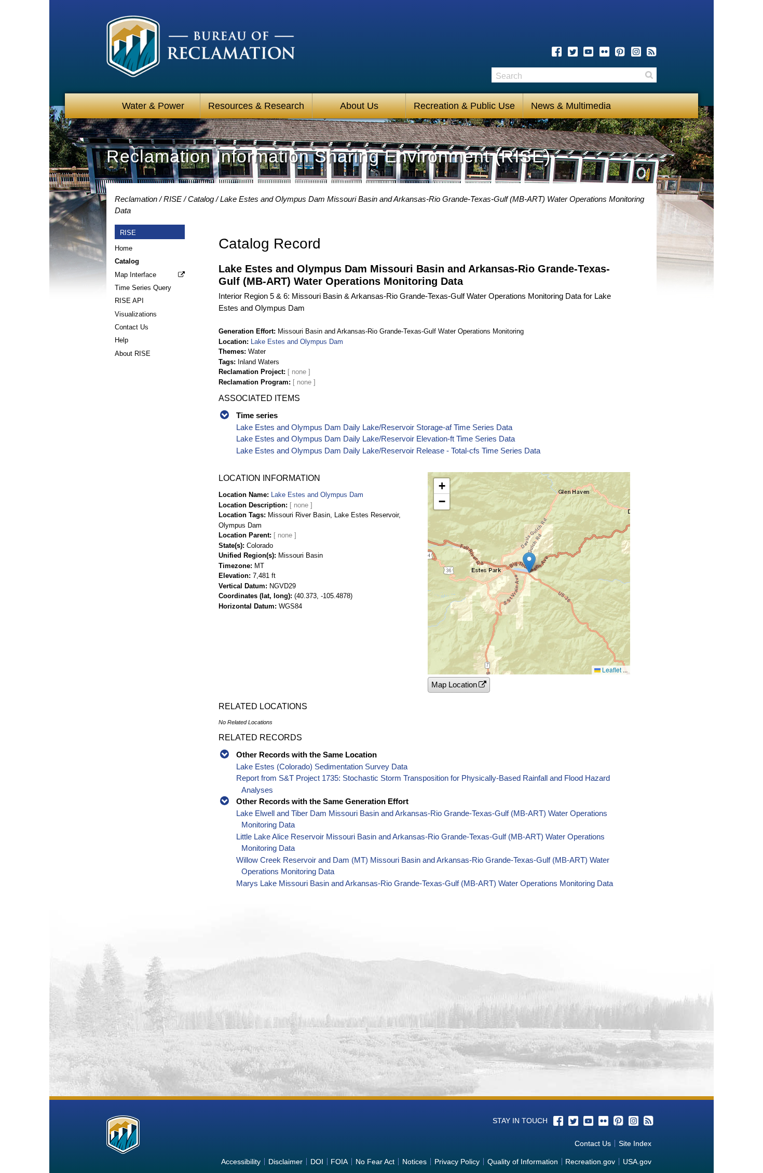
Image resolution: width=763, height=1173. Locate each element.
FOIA (339, 1161)
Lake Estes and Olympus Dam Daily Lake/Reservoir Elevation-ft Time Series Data (375, 438)
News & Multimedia (571, 106)
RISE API (129, 301)
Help (121, 340)
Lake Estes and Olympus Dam (297, 342)
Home (123, 248)
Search (649, 74)
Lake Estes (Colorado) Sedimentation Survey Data (321, 766)
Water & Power (153, 106)
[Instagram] (636, 52)
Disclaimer (285, 1161)
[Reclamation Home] (200, 48)
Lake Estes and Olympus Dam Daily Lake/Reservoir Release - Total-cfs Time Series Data (388, 450)
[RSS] (652, 52)
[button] (529, 562)
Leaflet (611, 669)
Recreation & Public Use (464, 106)
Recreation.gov (590, 1161)
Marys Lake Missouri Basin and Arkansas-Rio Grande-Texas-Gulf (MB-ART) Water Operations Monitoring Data (424, 883)
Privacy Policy (457, 1161)
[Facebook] (557, 52)
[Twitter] (573, 52)
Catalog (201, 199)
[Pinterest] (620, 52)
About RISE (133, 353)
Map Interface (135, 275)
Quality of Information (522, 1161)
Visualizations (136, 314)
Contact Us (131, 327)
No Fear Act (375, 1161)
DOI (316, 1161)
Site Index (635, 1143)
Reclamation (136, 199)
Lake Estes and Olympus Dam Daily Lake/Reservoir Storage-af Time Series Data (374, 427)
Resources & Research (256, 106)
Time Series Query (143, 288)
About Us (359, 106)
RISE (173, 199)
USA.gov (637, 1161)
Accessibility (241, 1161)
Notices (414, 1161)
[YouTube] (588, 52)
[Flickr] (604, 52)
